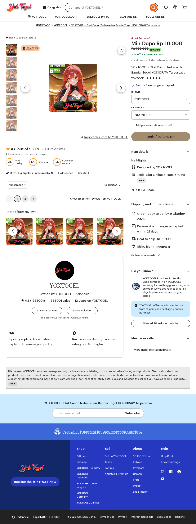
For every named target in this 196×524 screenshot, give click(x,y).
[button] (47, 310)
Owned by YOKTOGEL (56, 294)
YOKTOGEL (61, 25)
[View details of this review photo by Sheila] (19, 231)
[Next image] (121, 88)
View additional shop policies (160, 323)
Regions (180, 516)
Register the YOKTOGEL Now (35, 482)
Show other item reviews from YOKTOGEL (95, 198)
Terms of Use (106, 516)
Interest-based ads (142, 516)
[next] (116, 231)
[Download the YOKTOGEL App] (35, 468)
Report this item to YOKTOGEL (106, 137)
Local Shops (164, 516)
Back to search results (22, 37)
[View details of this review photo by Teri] (79, 231)
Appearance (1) (17, 184)
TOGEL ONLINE (155, 16)
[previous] (12, 231)
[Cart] (184, 7)
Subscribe (132, 413)
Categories (54, 7)
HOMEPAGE (43, 25)
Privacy (122, 516)
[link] (9, 198)
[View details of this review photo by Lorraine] (110, 231)
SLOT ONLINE (128, 16)
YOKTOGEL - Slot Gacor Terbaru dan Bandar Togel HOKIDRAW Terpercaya (115, 25)
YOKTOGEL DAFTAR (99, 16)
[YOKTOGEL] (23, 11)
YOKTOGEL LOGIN (66, 16)
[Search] (153, 7)
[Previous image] (25, 88)
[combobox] (107, 7)
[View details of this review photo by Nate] (49, 231)
